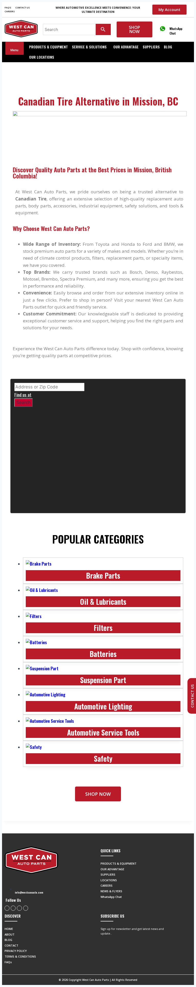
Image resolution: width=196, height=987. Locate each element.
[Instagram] (13, 908)
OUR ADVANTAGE (126, 46)
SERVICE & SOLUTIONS (89, 46)
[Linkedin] (25, 908)
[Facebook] (7, 908)
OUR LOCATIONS (41, 57)
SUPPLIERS (151, 46)
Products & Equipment (48, 46)
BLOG (168, 46)
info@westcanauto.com (29, 892)
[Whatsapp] (19, 908)
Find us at (22, 394)
